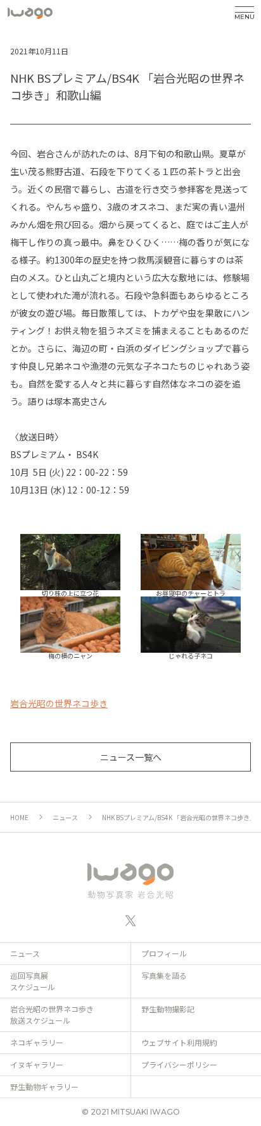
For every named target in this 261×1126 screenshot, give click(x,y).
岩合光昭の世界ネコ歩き (59, 703)
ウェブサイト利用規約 (179, 1042)
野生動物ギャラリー (44, 1086)
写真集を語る (164, 975)
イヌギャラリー (36, 1064)
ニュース (65, 817)
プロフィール (164, 953)
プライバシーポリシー (179, 1064)
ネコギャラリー (36, 1042)
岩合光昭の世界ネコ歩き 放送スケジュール (52, 1014)
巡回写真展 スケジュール (32, 981)
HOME (19, 817)
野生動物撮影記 (167, 1008)
